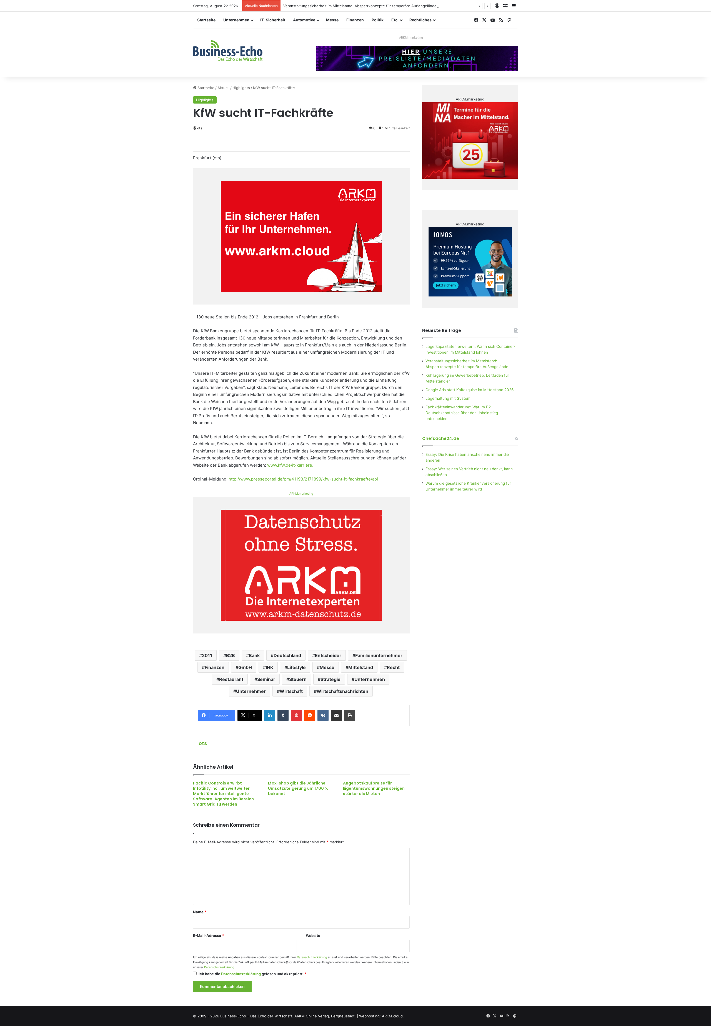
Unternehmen (236, 19)
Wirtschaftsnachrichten (342, 691)
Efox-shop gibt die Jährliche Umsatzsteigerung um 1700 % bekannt (298, 788)
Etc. (395, 19)
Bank (254, 655)
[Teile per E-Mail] (336, 715)
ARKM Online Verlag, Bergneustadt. (325, 1016)
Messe (332, 19)
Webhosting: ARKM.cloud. (381, 1016)
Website (313, 935)
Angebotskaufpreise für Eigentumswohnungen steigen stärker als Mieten (374, 788)
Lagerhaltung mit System (447, 398)
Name (199, 912)
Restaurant (231, 679)
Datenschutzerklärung (312, 957)
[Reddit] (309, 715)
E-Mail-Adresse (208, 935)
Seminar (266, 679)
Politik (378, 19)
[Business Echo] (227, 50)
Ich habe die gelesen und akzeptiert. (252, 974)
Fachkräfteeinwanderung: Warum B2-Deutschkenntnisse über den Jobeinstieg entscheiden (461, 413)
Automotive (304, 19)
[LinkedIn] (269, 715)
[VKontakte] (323, 715)
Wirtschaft (291, 691)
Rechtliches (420, 19)
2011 (207, 655)
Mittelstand (360, 667)
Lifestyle (296, 667)
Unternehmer (251, 691)
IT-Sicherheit (272, 19)
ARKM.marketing (411, 37)
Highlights (241, 88)
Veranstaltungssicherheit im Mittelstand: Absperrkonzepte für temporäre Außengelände (360, 6)
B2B (230, 655)
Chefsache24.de (440, 438)
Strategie (331, 679)
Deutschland (287, 655)
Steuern (298, 679)
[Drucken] (349, 715)
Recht (393, 667)
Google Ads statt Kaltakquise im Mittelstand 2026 (469, 390)
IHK (269, 667)
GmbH (245, 667)
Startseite (206, 19)
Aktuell (223, 88)
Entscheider (328, 655)
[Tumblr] (283, 715)
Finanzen (355, 19)
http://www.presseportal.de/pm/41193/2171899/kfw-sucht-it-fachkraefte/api (303, 479)
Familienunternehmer (378, 655)
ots (199, 128)
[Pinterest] (296, 715)
